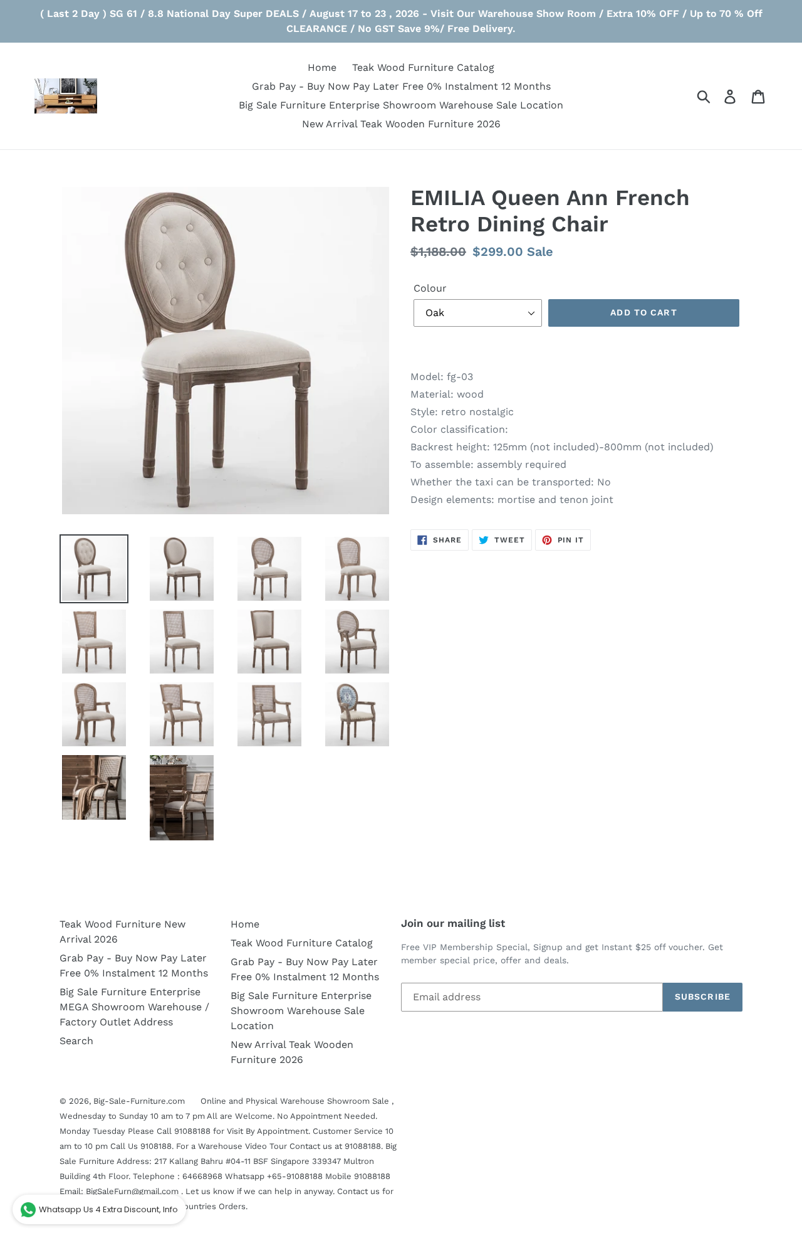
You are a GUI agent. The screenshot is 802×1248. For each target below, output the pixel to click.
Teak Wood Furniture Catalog (302, 943)
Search (76, 1041)
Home (245, 924)
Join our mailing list (453, 923)
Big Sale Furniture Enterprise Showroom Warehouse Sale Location (301, 1011)
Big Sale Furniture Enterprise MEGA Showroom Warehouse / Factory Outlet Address (134, 1007)
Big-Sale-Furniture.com (139, 1101)
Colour (430, 288)
